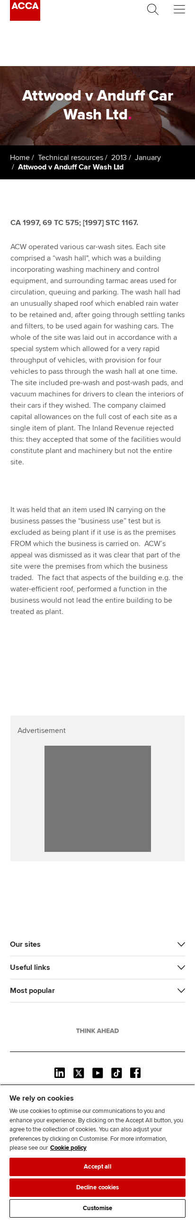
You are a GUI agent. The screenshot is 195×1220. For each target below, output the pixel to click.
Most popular (32, 990)
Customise (97, 1208)
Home (20, 157)
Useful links (30, 967)
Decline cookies (97, 1187)
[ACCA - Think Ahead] (25, 18)
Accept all (97, 1166)
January (148, 157)
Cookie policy (68, 1148)
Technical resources (70, 157)
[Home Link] (97, 1030)
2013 (119, 157)
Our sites (25, 944)
